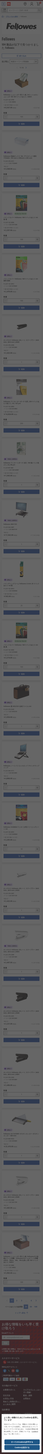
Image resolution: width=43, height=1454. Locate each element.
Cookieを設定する (22, 1447)
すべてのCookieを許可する (22, 1442)
